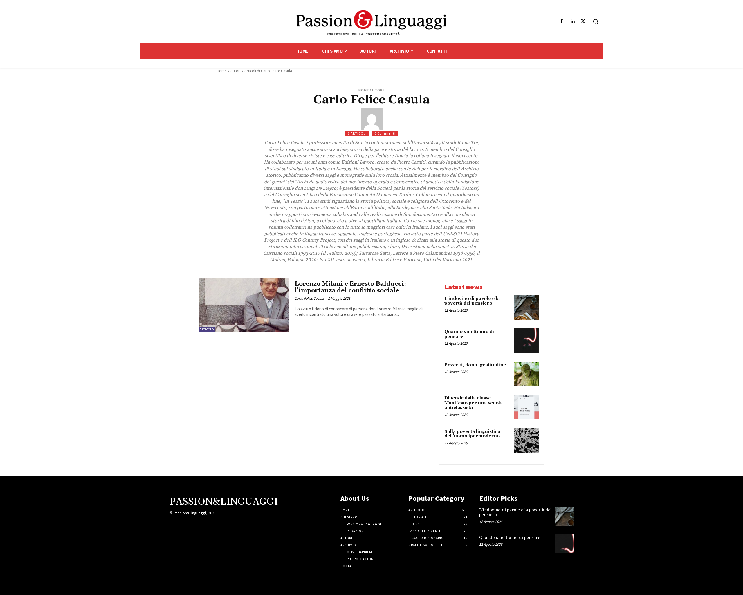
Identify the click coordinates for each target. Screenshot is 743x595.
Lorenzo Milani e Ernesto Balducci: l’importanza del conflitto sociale (350, 287)
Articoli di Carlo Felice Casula (268, 70)
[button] (596, 21)
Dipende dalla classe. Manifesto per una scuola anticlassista (473, 402)
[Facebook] (561, 22)
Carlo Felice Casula (309, 298)
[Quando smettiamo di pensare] (526, 340)
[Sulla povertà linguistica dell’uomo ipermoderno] (526, 440)
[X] (583, 22)
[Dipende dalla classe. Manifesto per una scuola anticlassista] (526, 407)
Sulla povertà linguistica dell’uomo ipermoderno (472, 434)
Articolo (207, 329)
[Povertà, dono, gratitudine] (526, 374)
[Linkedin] (572, 22)
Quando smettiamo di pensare (469, 334)
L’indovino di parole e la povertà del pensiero (472, 301)
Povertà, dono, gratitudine (475, 365)
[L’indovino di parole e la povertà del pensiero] (526, 307)
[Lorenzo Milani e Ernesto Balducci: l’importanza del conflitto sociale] (244, 305)
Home (222, 70)
